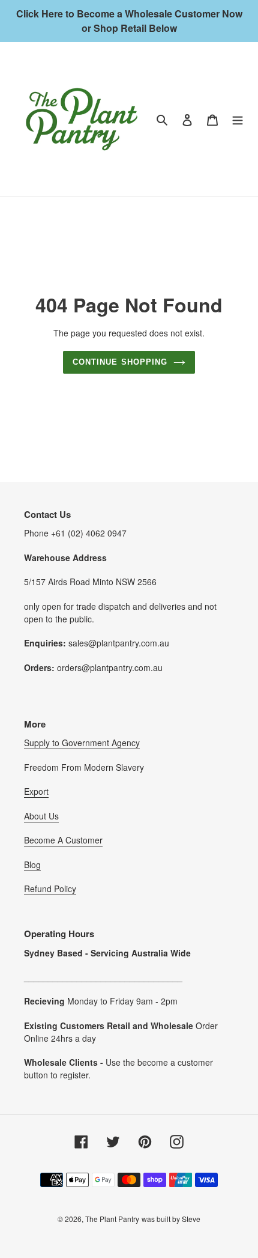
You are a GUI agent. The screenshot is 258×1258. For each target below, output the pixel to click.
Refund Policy (50, 889)
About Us (41, 816)
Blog (32, 864)
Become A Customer (63, 840)
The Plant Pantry (112, 1219)
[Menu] (237, 119)
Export (36, 791)
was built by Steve (171, 1219)
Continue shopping (120, 361)
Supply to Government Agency (82, 743)
